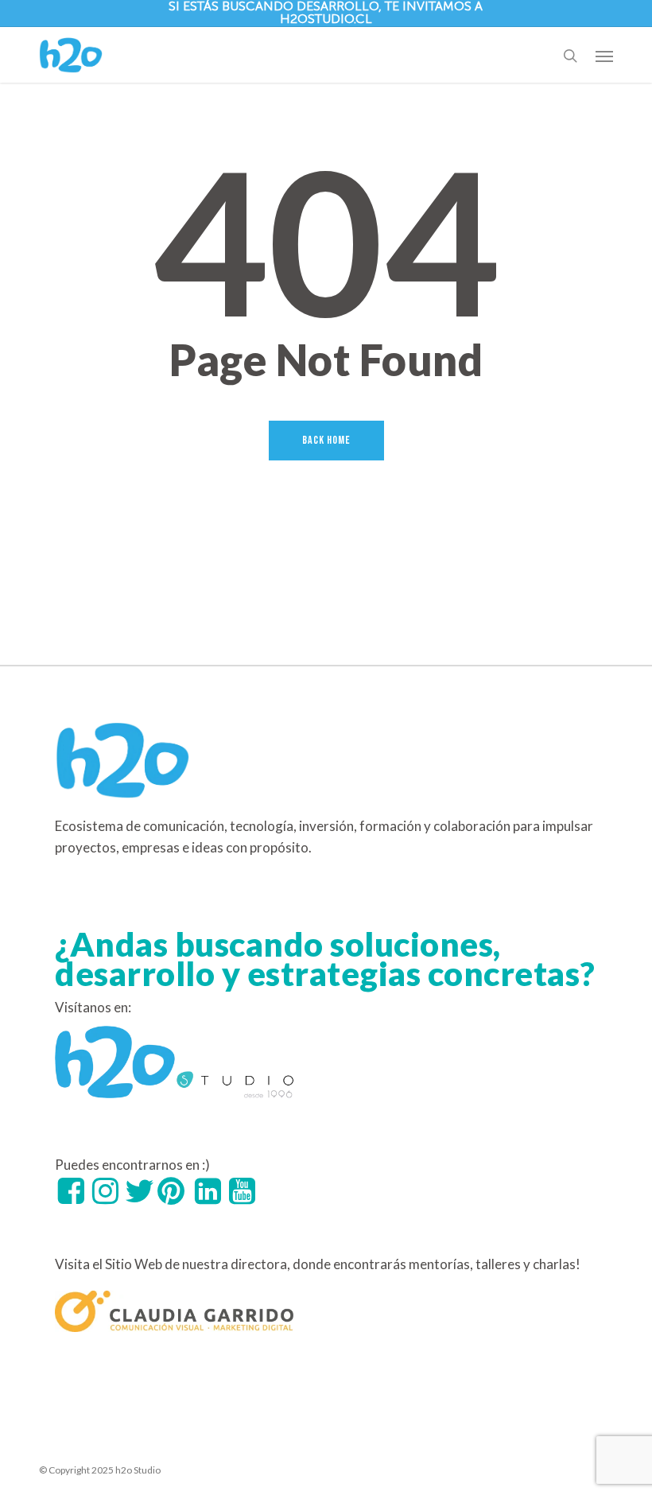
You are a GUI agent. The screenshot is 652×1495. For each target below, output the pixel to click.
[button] (604, 56)
